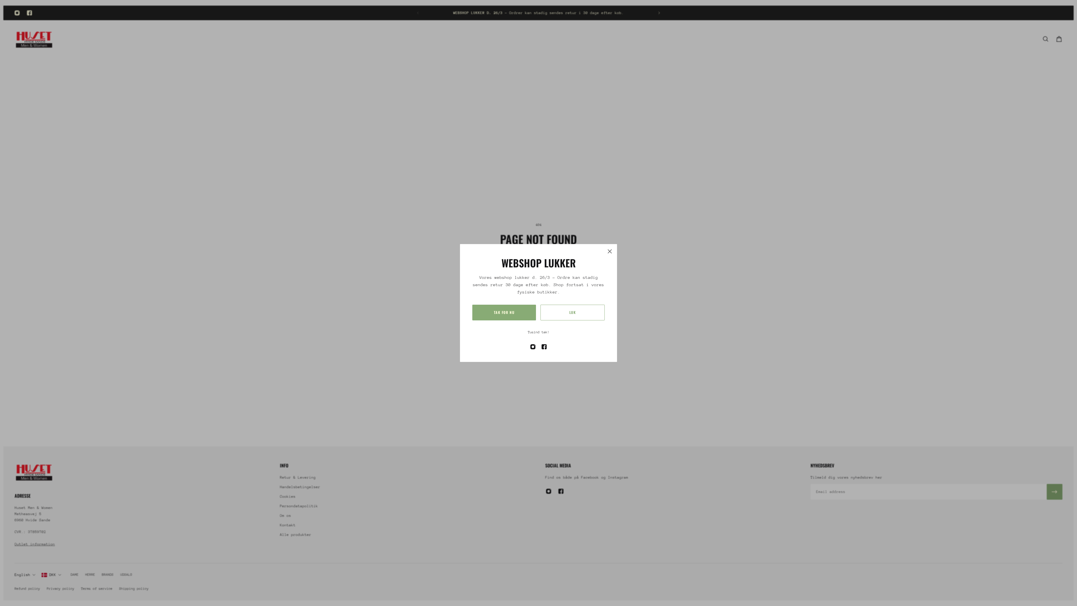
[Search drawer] (1045, 39)
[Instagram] (17, 13)
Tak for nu (504, 312)
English (22, 575)
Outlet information (35, 544)
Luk (572, 312)
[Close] (610, 251)
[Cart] (1059, 39)
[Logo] (34, 39)
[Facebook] (29, 13)
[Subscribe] (1054, 492)
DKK (52, 575)
